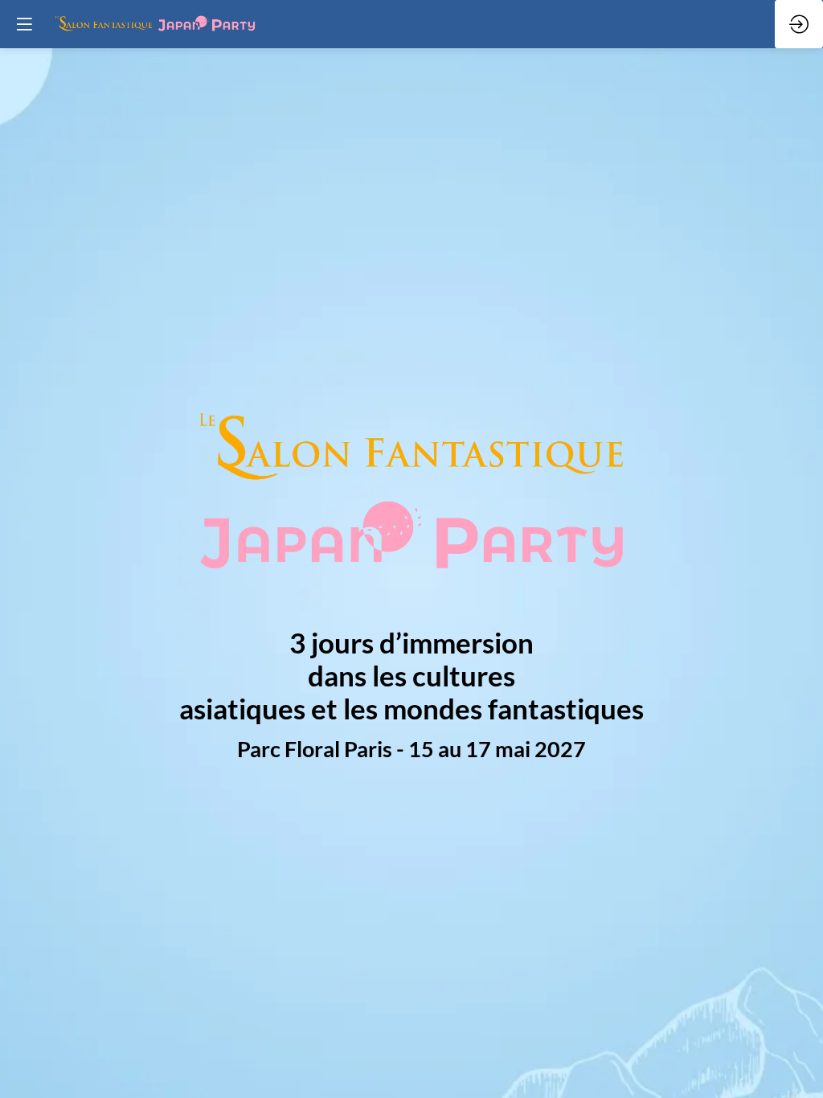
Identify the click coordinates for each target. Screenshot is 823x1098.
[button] (24, 24)
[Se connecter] (799, 24)
